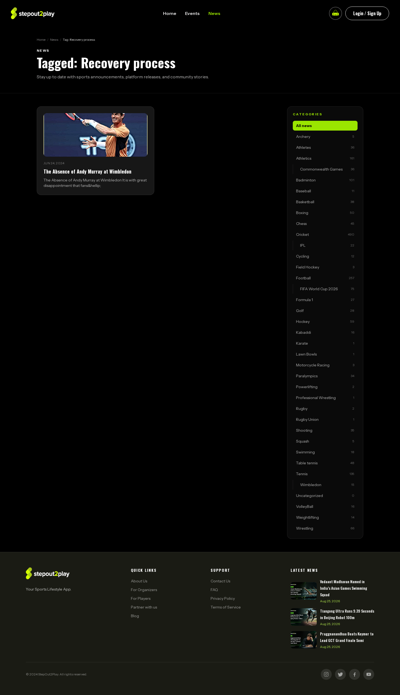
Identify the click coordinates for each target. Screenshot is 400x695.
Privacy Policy (223, 598)
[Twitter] (340, 674)
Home (169, 13)
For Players (140, 598)
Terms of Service (226, 607)
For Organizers (144, 589)
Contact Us (220, 581)
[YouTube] (368, 674)
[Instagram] (326, 674)
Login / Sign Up (367, 13)
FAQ (214, 589)
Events (192, 13)
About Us (139, 581)
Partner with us (144, 607)
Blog (135, 615)
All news (304, 125)
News (214, 13)
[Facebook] (354, 674)
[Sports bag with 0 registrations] (335, 13)
